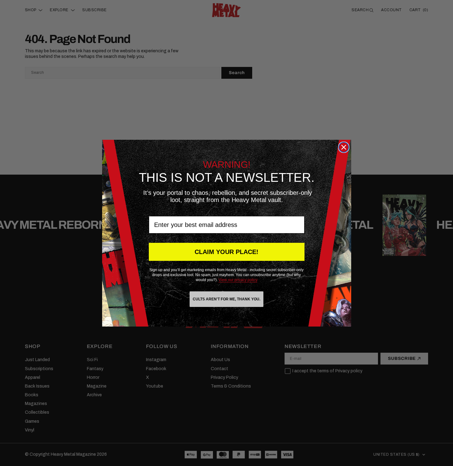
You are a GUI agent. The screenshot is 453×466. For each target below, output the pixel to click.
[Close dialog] (344, 147)
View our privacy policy (238, 280)
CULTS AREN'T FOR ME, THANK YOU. (226, 299)
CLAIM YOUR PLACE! (226, 251)
